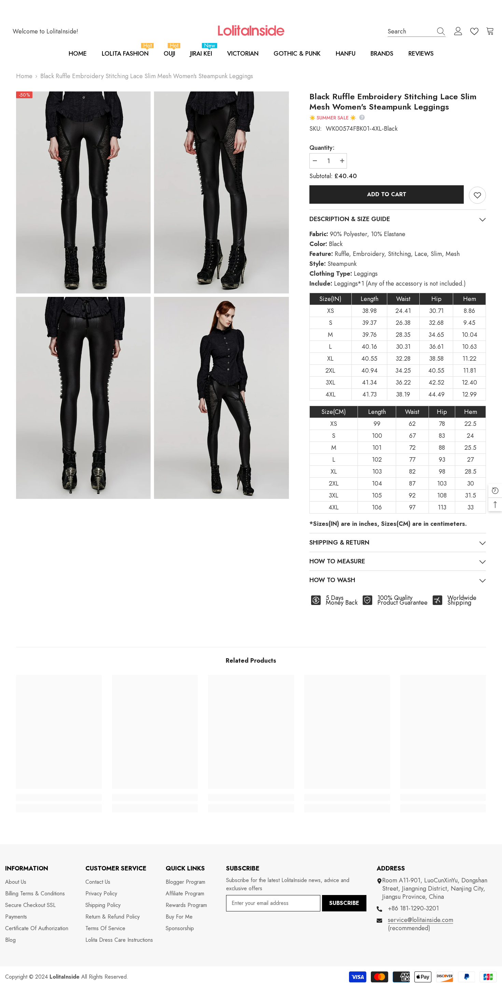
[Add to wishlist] (477, 195)
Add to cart (386, 194)
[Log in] (458, 31)
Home (24, 76)
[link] (59, 797)
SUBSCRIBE (344, 903)
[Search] (417, 31)
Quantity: (322, 148)
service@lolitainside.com (420, 919)
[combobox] (410, 31)
